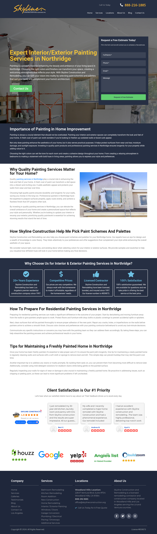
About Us (121, 12)
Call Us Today (104, 5)
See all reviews (20, 422)
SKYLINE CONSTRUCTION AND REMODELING (41, 411)
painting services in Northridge (29, 179)
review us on (32, 422)
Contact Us (139, 12)
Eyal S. (127, 427)
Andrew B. (95, 427)
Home (89, 12)
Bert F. (61, 427)
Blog (130, 12)
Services (99, 12)
